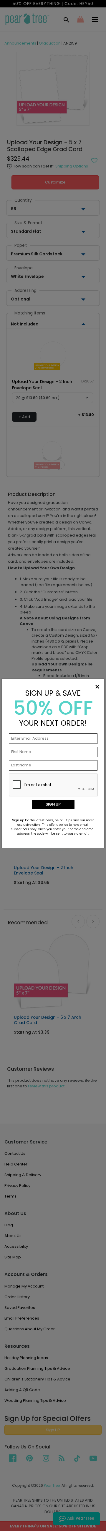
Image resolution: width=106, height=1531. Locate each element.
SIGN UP (53, 804)
